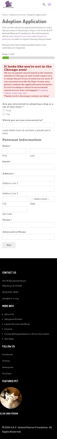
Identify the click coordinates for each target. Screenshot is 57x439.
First (4, 155)
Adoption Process (17, 15)
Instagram (7, 367)
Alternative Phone (14, 232)
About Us (9, 314)
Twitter (6, 361)
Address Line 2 (10, 193)
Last (32, 155)
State (32, 203)
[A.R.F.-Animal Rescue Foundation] (8, 4)
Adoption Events (13, 319)
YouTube (7, 373)
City (4, 203)
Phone (7, 220)
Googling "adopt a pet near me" (26, 92)
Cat (8, 114)
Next (9, 245)
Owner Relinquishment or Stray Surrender (26, 334)
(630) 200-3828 (10, 292)
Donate (8, 329)
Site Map (9, 339)
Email (6, 161)
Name (6, 146)
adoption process (22, 36)
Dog (8, 110)
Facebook (7, 354)
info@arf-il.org (10, 298)
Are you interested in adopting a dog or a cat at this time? (27, 105)
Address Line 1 (10, 183)
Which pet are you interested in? (22, 120)
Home (5, 15)
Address (8, 173)
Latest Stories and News (17, 324)
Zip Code (7, 214)
